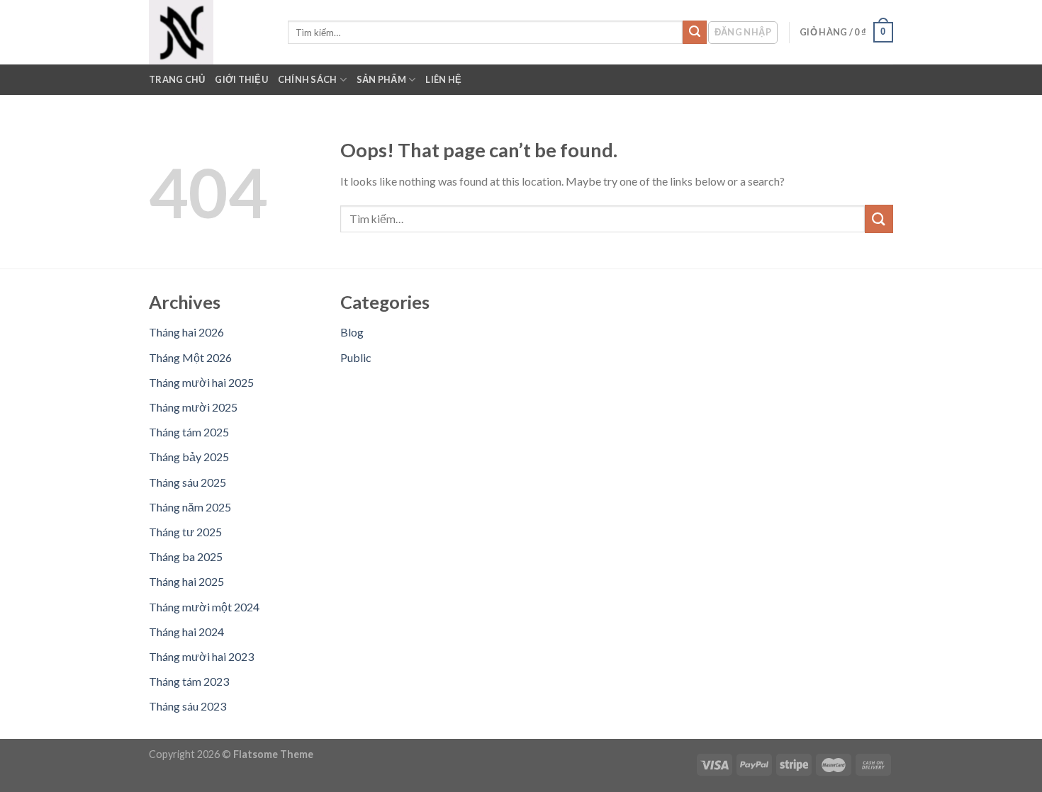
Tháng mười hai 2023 (201, 656)
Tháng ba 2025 (186, 556)
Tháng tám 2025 (189, 432)
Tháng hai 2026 (186, 332)
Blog (352, 332)
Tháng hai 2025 (186, 581)
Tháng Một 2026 (190, 357)
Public (355, 357)
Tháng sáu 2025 (187, 482)
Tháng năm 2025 (190, 507)
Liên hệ (443, 79)
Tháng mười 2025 (193, 407)
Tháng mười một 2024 (204, 606)
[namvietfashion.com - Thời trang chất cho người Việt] (208, 32)
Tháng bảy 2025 (189, 456)
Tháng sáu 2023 (187, 706)
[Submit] (695, 33)
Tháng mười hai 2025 (201, 382)
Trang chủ (177, 79)
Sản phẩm (381, 79)
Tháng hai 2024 (186, 631)
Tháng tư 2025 (185, 531)
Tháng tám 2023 (189, 681)
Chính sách (307, 79)
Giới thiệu (241, 79)
